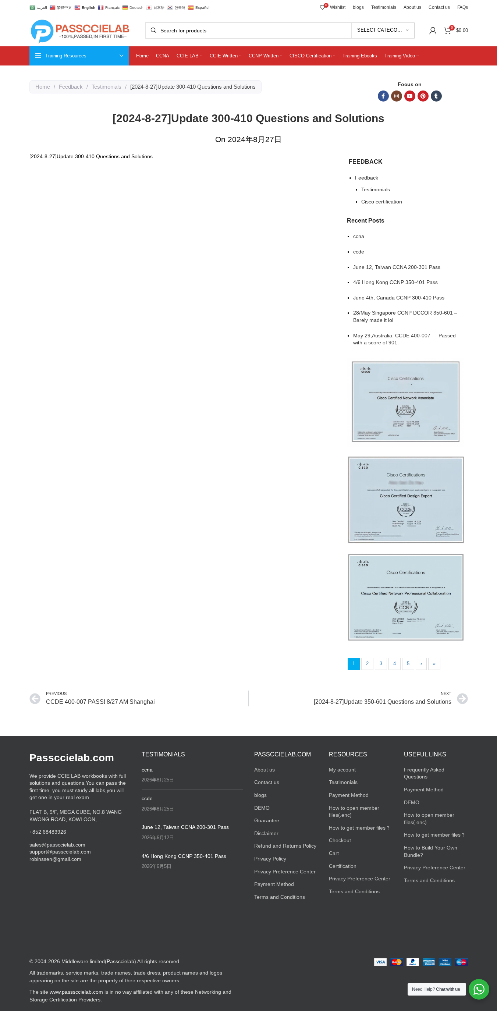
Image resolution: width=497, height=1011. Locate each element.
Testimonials (106, 87)
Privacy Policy (270, 859)
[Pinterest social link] (423, 96)
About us (264, 770)
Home (42, 87)
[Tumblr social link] (436, 96)
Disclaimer (266, 833)
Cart (334, 853)
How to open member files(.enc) (354, 811)
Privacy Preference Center (285, 872)
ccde (358, 252)
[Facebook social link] (383, 96)
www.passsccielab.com (76, 992)
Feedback (71, 87)
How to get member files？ (360, 828)
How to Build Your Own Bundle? (430, 851)
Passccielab (120, 961)
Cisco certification (381, 202)
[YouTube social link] (409, 96)
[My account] (433, 30)
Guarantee (266, 820)
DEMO (262, 808)
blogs (260, 795)
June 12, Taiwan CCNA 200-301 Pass (396, 267)
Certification (342, 866)
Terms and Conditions (279, 897)
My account (342, 770)
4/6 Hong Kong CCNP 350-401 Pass (395, 282)
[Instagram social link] (396, 96)
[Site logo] (79, 30)
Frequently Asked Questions (424, 773)
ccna (358, 236)
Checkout (340, 840)
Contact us (266, 782)
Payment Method (274, 884)
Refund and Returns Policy (285, 846)
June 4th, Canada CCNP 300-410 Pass (398, 298)
